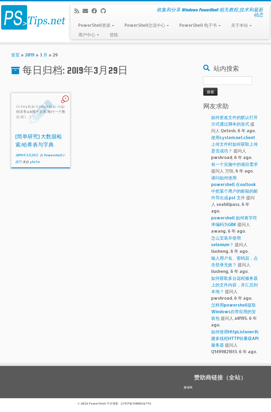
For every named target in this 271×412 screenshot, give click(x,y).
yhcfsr (35, 162)
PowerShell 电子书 (198, 25)
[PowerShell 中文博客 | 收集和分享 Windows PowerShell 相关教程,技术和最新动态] (32, 17)
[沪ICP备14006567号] (136, 403)
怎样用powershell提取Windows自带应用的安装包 (233, 311)
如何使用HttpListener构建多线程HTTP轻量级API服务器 (235, 338)
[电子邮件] (87, 10)
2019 (29, 54)
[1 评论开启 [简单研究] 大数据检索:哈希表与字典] (66, 103)
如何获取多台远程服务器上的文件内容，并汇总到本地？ (234, 284)
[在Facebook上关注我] (96, 10)
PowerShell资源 (94, 25)
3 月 (43, 54)
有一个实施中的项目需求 (234, 164)
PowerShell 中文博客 (103, 403)
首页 (15, 54)
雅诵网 (188, 387)
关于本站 (240, 25)
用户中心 (87, 34)
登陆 (114, 34)
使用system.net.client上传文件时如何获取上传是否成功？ (234, 144)
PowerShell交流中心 (145, 25)
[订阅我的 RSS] (78, 10)
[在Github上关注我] (105, 10)
